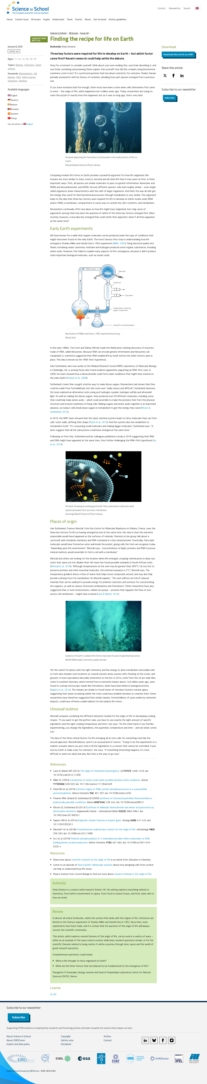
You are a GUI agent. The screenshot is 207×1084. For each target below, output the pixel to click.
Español (14, 113)
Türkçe (13, 118)
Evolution (12, 81)
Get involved (99, 19)
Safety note (67, 1040)
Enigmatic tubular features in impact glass (99, 820)
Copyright (66, 1036)
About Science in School (19, 1036)
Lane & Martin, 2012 (107, 594)
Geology (23, 81)
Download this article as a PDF (178, 54)
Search (187, 8)
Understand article (39, 39)
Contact (162, 8)
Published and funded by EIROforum (23, 1070)
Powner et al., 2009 (77, 378)
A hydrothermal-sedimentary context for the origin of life (105, 829)
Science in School (58, 33)
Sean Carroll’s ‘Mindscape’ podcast (95, 865)
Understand (58, 19)
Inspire (46, 19)
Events (78, 19)
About (88, 19)
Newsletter (174, 8)
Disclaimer (66, 1044)
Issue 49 (84, 33)
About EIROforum (16, 1040)
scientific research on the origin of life (91, 859)
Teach (70, 19)
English (13, 95)
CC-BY (53, 994)
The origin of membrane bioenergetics (99, 771)
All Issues (36, 19)
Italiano (13, 104)
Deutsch (14, 100)
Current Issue (22, 19)
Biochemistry (25, 73)
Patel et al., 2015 (98, 422)
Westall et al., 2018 (61, 566)
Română (14, 109)
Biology (19, 65)
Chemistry (29, 65)
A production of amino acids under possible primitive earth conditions (105, 780)
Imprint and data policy (18, 1044)
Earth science (29, 77)
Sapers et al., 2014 (60, 689)
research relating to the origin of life (132, 874)
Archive (107, 1036)
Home (10, 19)
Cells (18, 77)
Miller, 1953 (119, 243)
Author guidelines (117, 19)
